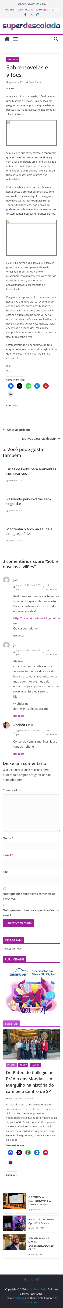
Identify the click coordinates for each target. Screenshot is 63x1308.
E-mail (8, 855)
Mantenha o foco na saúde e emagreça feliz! (29, 531)
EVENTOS (11, 1065)
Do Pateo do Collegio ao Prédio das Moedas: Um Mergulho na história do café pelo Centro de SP (30, 1081)
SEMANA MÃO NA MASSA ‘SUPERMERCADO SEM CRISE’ (41, 1244)
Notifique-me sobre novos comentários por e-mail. (29, 896)
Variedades (13, 59)
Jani (16, 579)
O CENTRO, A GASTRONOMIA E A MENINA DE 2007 (39, 1200)
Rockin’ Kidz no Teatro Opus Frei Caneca (41, 1221)
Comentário (12, 790)
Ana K (30, 1098)
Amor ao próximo (19, 430)
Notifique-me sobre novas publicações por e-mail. (31, 912)
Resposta (18, 635)
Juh (16, 644)
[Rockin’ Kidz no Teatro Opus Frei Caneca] (14, 1224)
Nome (8, 838)
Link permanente (52, 587)
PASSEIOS (35, 1065)
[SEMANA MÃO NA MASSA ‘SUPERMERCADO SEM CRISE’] (14, 1246)
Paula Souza (35, 82)
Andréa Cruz (23, 724)
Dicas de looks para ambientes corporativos (31, 471)
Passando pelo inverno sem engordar (28, 501)
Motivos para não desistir (39, 439)
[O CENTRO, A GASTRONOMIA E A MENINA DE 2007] (14, 1203)
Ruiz (8, 370)
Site (5, 872)
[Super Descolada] (7, 39)
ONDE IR (23, 1065)
